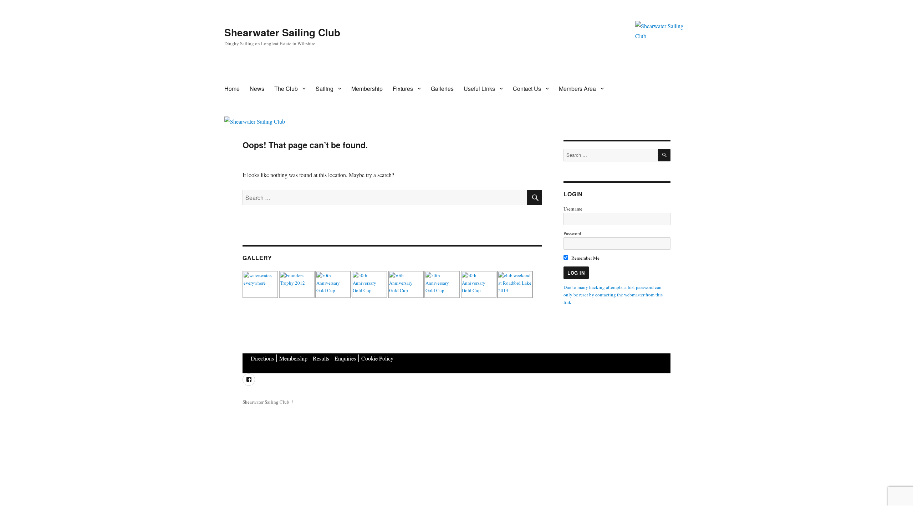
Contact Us (527, 88)
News (257, 88)
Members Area (577, 88)
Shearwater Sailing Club (282, 32)
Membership (367, 88)
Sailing (324, 88)
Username (572, 209)
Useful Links (479, 88)
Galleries (442, 88)
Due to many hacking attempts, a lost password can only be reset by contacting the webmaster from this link (613, 294)
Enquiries (345, 358)
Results (321, 358)
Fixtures (403, 88)
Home (232, 88)
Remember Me (585, 258)
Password (572, 233)
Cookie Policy (377, 358)
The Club (286, 88)
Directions (262, 358)
